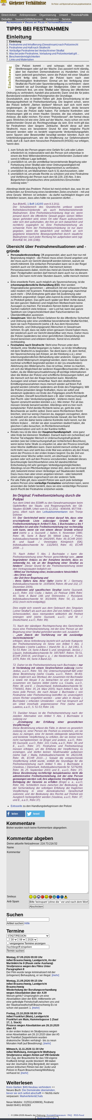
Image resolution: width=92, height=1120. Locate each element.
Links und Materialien (21, 59)
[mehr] (55, 975)
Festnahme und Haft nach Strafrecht (29, 47)
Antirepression (27, 15)
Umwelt (63, 15)
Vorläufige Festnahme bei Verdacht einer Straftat (36, 50)
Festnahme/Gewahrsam (59, 22)
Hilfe (27, 923)
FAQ (70, 1115)
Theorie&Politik (80, 15)
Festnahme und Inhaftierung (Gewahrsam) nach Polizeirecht (43, 44)
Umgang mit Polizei (35, 22)
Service (66, 19)
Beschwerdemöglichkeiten (24, 56)
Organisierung (47, 15)
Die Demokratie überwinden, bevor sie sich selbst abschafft (30, 1092)
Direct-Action (8, 15)
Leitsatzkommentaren (55, 511)
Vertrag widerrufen (46, 1118)
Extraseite (16, 806)
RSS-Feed (79, 1115)
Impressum (60, 1115)
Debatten (6, 19)
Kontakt (50, 1115)
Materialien (52, 19)
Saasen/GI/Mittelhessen (29, 19)
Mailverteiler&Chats (31, 1096)
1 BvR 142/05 (35, 203)
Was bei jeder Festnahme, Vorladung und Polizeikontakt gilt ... (44, 53)
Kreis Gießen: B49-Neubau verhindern (28, 1087)
